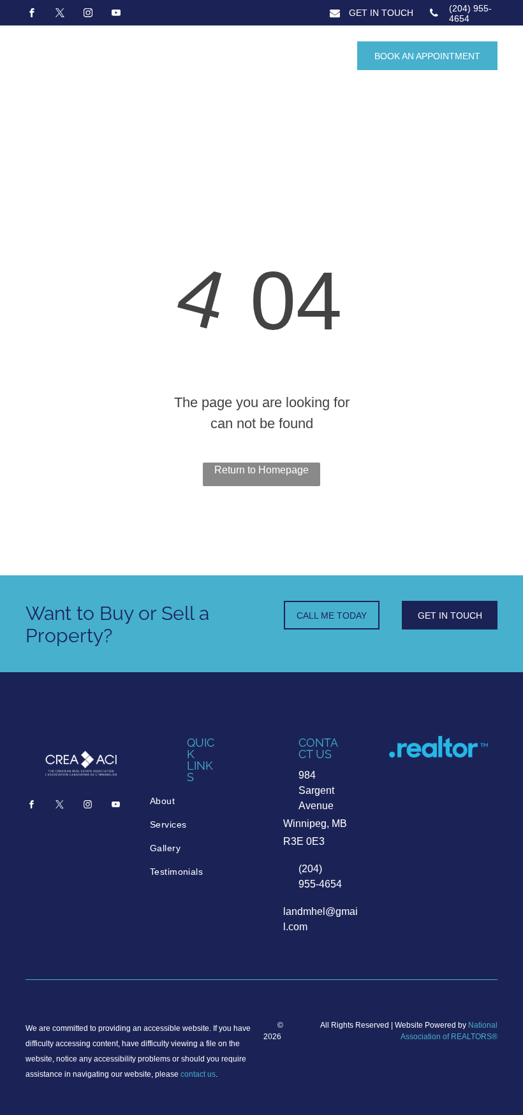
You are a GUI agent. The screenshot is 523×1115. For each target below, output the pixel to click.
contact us (198, 1074)
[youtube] (116, 14)
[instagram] (88, 14)
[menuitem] (202, 801)
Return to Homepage (261, 469)
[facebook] (32, 14)
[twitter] (60, 14)
